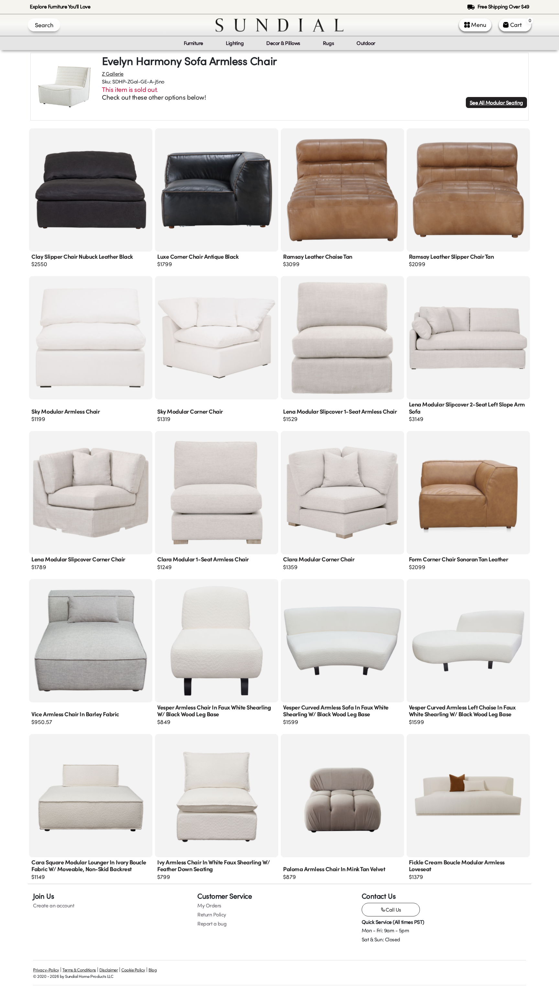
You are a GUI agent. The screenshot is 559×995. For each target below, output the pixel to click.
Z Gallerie (112, 73)
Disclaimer (108, 970)
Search (44, 25)
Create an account (53, 905)
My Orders (209, 905)
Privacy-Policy (46, 970)
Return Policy (211, 914)
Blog (152, 970)
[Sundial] (279, 25)
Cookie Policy (133, 970)
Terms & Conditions (79, 970)
